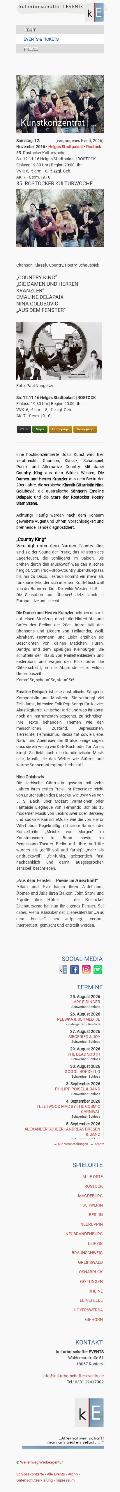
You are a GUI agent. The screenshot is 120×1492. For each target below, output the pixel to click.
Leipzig (95, 1243)
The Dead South (84, 1054)
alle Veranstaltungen (71, 1144)
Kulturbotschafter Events (60, 17)
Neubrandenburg (84, 1234)
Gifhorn (94, 1319)
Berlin (96, 1214)
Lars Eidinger (85, 1002)
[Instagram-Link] (86, 972)
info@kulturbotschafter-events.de (73, 1376)
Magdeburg (90, 1195)
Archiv (97, 1144)
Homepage (60, 429)
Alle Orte (92, 1176)
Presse (31, 48)
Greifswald (90, 1262)
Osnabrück (91, 1272)
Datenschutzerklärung (34, 1480)
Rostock (93, 1186)
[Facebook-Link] (63, 972)
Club (24, 429)
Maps (40, 429)
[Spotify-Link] (97, 972)
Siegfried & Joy (84, 1036)
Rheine (96, 1291)
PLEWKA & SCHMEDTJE (78, 1019)
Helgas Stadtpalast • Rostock (74, 146)
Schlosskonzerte (30, 1474)
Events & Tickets (41, 39)
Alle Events (56, 1474)
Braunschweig (87, 1252)
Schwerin (92, 1205)
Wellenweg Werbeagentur (41, 1462)
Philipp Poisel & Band (77, 1089)
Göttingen (91, 1281)
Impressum (65, 1480)
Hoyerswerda (88, 1310)
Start (29, 29)
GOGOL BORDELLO (82, 1071)
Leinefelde (91, 1300)
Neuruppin (91, 1224)
